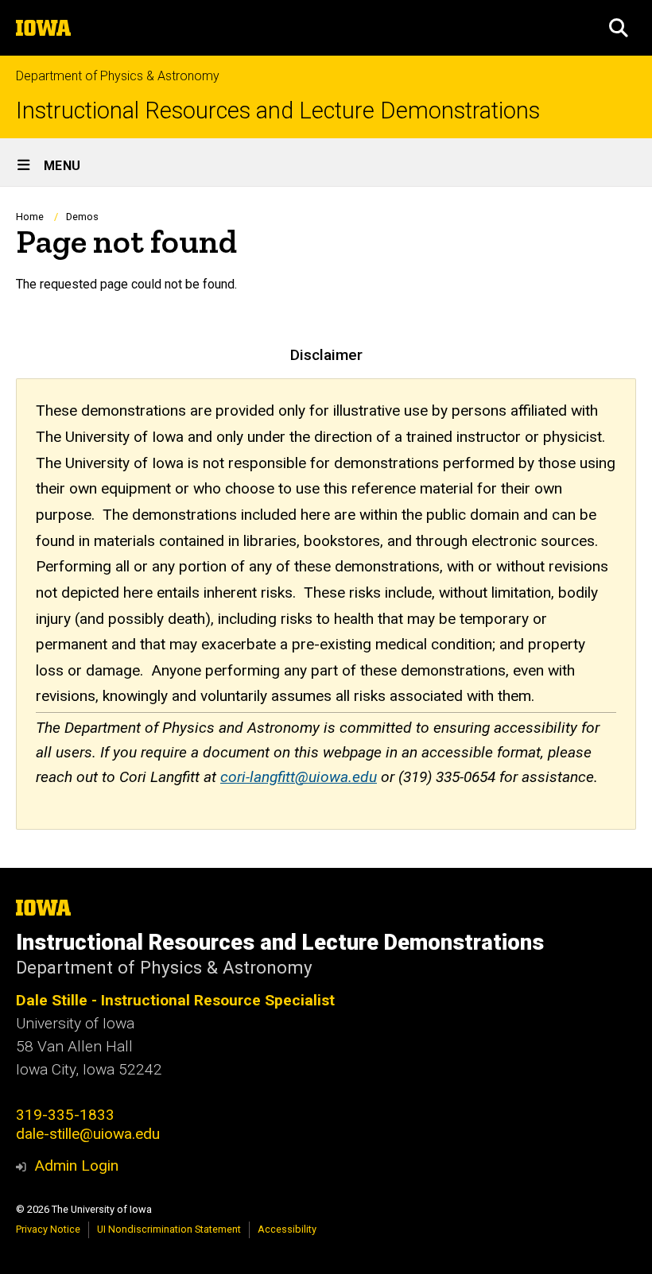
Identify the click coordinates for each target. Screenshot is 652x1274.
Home (30, 217)
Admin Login (76, 1165)
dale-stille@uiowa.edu (88, 1134)
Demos (82, 217)
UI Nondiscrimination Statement (169, 1229)
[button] (618, 28)
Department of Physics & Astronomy (117, 75)
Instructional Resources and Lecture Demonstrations (278, 110)
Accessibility (287, 1229)
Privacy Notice (48, 1229)
